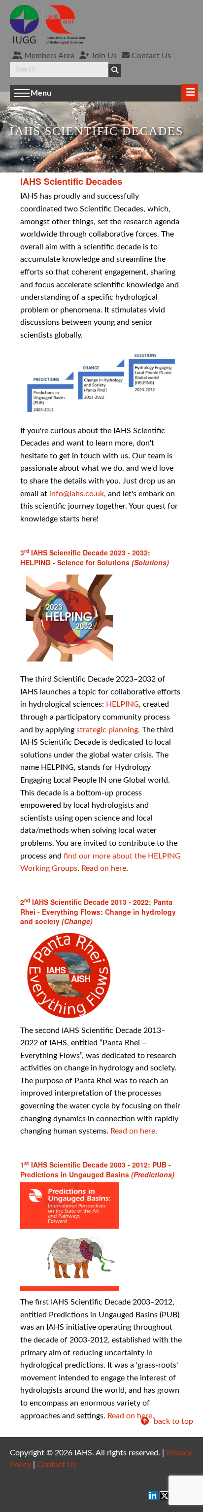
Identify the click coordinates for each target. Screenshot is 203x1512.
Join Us (103, 56)
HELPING (122, 704)
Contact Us (150, 56)
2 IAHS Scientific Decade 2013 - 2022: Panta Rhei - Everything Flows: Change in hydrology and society (98, 911)
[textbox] (59, 69)
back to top (172, 1421)
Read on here (103, 868)
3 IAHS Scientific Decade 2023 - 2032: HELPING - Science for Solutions (94, 557)
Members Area (48, 56)
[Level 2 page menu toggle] (189, 93)
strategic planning (107, 730)
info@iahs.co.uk (76, 494)
